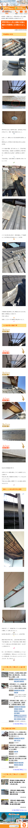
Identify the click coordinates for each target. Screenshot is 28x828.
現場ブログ (10, 16)
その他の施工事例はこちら (20, 723)
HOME (3, 16)
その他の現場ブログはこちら (19, 810)
